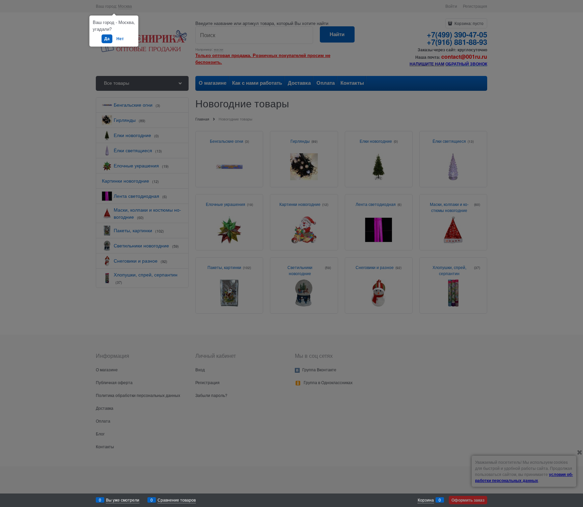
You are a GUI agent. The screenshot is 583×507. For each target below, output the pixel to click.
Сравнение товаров (177, 500)
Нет (120, 38)
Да (107, 38)
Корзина (426, 500)
